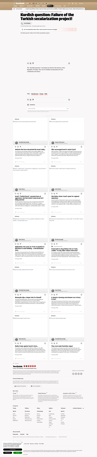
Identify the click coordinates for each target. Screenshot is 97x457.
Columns (63, 408)
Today (14, 408)
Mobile (38, 417)
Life (50, 411)
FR (30, 366)
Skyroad (32, 443)
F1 (61, 420)
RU (32, 366)
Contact (22, 434)
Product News (40, 418)
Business (27, 415)
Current (50, 420)
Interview (51, 423)
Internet (38, 415)
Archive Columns (77, 408)
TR (24, 366)
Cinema (50, 417)
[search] (69, 3)
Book (50, 415)
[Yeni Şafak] (20, 3)
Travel (50, 425)
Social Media (39, 422)
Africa (14, 414)
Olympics (63, 423)
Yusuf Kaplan (33, 11)
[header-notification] (72, 3)
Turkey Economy (28, 418)
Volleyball (63, 417)
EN (26, 366)
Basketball (63, 415)
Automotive (27, 414)
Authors (26, 11)
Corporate (15, 434)
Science (38, 420)
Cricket (62, 422)
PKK (46, 93)
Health (50, 422)
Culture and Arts (52, 418)
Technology (40, 411)
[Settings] (68, 6)
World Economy (28, 420)
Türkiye (27, 408)
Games (38, 414)
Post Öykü (41, 443)
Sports (62, 411)
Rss (27, 434)
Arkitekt (36, 443)
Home (22, 11)
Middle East (15, 420)
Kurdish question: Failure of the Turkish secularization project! (50, 11)
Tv (49, 427)
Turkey (41, 93)
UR (35, 366)
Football (62, 414)
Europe (14, 418)
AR (28, 366)
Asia (14, 417)
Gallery (51, 408)
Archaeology (51, 414)
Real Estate (27, 417)
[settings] (76, 3)
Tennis (62, 418)
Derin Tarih (26, 443)
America (14, 415)
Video (38, 408)
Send (68, 108)
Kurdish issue (35, 93)
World (14, 411)
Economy (27, 411)
